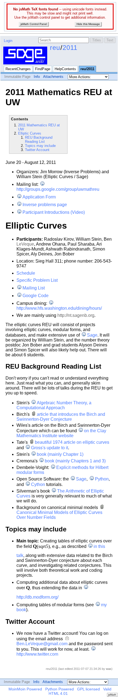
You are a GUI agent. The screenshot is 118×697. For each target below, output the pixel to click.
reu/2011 (87, 69)
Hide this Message (88, 23)
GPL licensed (88, 689)
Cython (38, 484)
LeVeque (25, 244)
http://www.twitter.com (37, 654)
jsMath (112, 694)
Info (37, 77)
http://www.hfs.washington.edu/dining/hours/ (59, 308)
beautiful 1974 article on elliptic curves (72, 442)
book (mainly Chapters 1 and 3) (75, 461)
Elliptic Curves (29, 133)
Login (8, 41)
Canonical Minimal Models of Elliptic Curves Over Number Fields (59, 515)
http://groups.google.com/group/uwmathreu (57, 189)
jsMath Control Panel (34, 23)
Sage (92, 335)
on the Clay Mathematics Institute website (61, 433)
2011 (70, 47)
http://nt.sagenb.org (75, 315)
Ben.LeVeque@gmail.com (42, 643)
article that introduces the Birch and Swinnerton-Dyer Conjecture (60, 417)
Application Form (39, 197)
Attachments (53, 77)
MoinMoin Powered (25, 689)
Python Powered (59, 689)
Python (101, 479)
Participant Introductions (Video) (54, 212)
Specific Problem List (37, 280)
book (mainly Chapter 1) (60, 454)
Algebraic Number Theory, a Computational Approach (53, 405)
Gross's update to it (49, 447)
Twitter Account (37, 150)
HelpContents (65, 69)
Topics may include (40, 146)
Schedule (25, 273)
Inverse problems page (45, 204)
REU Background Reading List (38, 139)
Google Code (36, 295)
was (108, 668)
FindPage (42, 69)
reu (55, 47)
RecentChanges (18, 69)
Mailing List (34, 288)
